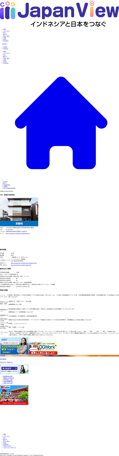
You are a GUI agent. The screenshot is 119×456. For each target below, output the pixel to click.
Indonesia (5, 48)
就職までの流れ (8, 378)
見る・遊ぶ (6, 36)
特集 (4, 29)
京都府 (5, 186)
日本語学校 (6, 185)
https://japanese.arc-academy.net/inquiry (21, 265)
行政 (4, 37)
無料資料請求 (8, 376)
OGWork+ (6, 40)
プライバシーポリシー (9, 447)
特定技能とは (8, 379)
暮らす (5, 34)
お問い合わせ (8, 383)
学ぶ (4, 32)
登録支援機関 (8, 381)
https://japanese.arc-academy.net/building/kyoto (18, 233)
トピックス (6, 31)
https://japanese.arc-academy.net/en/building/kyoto (24, 263)
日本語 (5, 47)
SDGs (4, 39)
